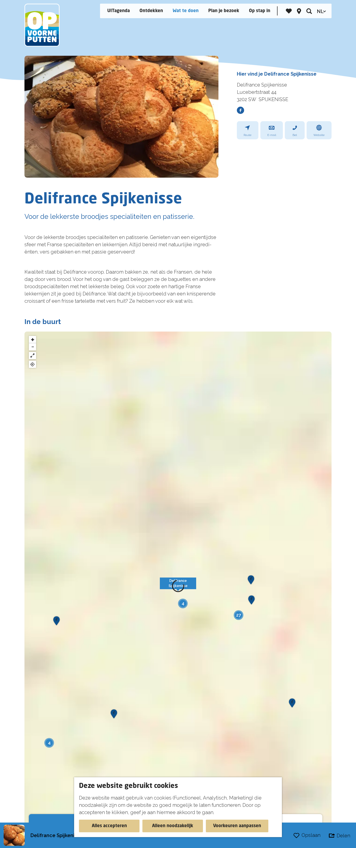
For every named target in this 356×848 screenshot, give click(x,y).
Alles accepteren (109, 826)
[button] (178, 586)
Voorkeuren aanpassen (237, 826)
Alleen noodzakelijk (172, 826)
